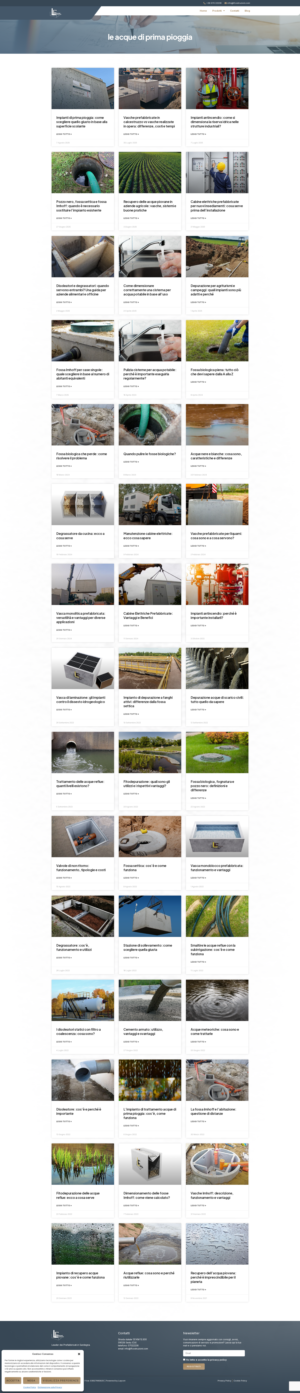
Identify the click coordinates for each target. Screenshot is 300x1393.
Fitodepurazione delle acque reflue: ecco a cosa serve (78, 1195)
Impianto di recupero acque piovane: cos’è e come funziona (80, 1275)
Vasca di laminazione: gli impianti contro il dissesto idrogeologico (80, 699)
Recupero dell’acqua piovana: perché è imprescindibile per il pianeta (213, 1277)
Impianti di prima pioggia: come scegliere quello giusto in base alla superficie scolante (81, 121)
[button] (79, 1354)
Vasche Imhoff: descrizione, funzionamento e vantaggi (212, 1195)
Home (203, 10)
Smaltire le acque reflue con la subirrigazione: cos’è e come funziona (213, 949)
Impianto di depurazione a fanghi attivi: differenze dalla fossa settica (147, 701)
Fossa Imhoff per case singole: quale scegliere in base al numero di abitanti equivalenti (82, 374)
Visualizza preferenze (61, 1380)
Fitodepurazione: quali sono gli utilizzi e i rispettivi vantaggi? (146, 783)
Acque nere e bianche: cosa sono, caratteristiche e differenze (216, 456)
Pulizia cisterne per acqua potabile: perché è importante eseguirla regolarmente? (149, 374)
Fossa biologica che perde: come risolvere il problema (81, 456)
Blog (247, 10)
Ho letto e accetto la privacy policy (206, 1359)
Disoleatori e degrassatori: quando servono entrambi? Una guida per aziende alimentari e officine (82, 290)
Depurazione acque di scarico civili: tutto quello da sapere (217, 699)
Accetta (13, 1380)
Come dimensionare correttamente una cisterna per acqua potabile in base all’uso (147, 290)
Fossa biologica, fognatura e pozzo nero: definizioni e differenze (212, 785)
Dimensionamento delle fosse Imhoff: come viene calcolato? (146, 1195)
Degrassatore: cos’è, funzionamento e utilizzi (74, 947)
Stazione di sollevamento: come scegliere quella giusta (147, 947)
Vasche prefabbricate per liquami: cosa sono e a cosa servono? (216, 535)
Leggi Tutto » (64, 134)
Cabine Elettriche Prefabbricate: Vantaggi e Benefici (148, 615)
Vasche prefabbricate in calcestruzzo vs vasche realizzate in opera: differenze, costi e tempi (149, 121)
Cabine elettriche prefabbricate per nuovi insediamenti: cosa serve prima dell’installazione (217, 205)
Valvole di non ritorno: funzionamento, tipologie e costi (81, 867)
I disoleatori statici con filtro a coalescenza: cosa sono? (78, 1031)
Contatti (234, 10)
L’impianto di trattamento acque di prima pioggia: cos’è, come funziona (149, 1113)
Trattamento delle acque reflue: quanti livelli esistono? (80, 783)
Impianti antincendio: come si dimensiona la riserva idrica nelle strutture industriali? (215, 121)
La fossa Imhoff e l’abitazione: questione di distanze (213, 1111)
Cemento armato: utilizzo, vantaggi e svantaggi (143, 1031)
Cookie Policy (29, 1387)
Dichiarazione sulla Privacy (50, 1387)
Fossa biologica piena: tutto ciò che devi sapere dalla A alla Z (214, 372)
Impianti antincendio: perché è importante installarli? (214, 615)
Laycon (121, 1380)
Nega (31, 1380)
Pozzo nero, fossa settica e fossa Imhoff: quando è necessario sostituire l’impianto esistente (81, 205)
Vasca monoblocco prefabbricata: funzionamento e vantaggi (217, 867)
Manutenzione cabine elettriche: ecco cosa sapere (147, 535)
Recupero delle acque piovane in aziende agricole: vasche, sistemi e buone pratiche (149, 205)
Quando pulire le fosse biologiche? (149, 454)
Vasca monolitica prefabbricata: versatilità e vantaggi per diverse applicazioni (80, 617)
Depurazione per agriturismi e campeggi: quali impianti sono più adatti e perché (216, 290)
